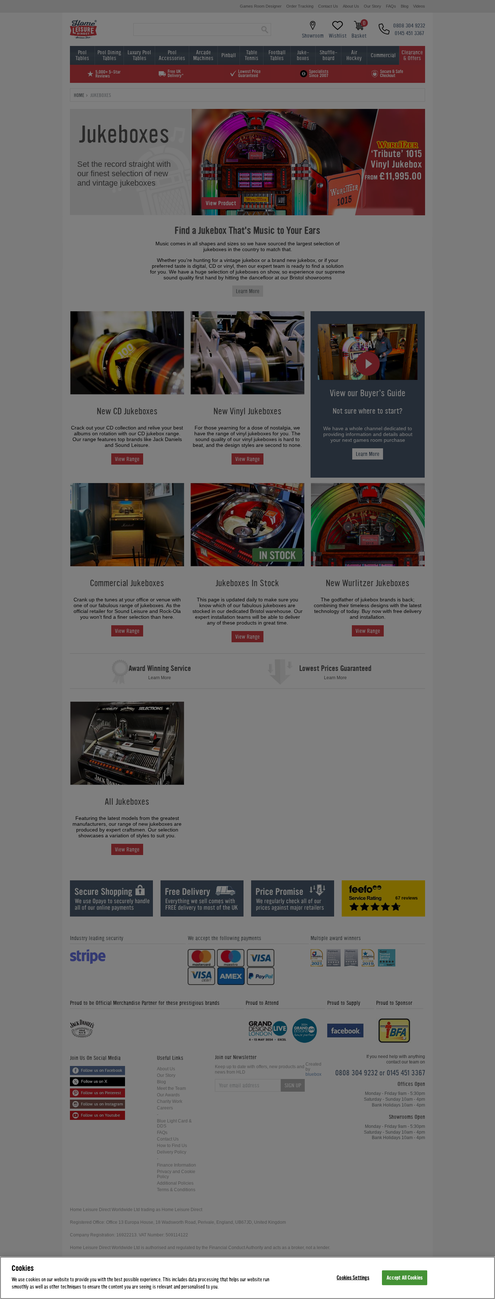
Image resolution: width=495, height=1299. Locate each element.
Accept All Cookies (405, 1277)
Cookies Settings (353, 1277)
